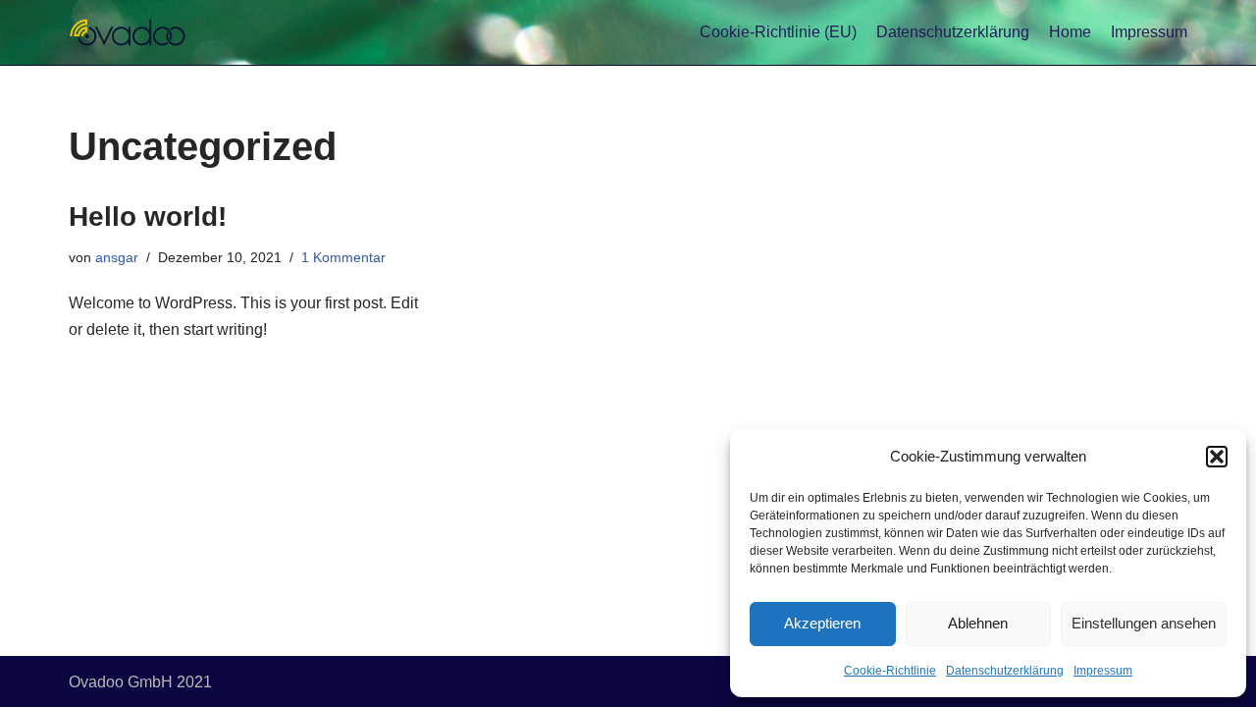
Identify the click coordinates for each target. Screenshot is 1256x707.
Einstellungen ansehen (1144, 623)
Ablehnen (978, 623)
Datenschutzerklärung (1005, 671)
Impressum (1102, 671)
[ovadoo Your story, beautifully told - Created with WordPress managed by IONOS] (127, 32)
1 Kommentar (343, 257)
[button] (1217, 456)
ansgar (116, 257)
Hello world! (148, 216)
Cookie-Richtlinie (890, 671)
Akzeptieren (822, 623)
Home (1070, 32)
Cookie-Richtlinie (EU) (778, 32)
